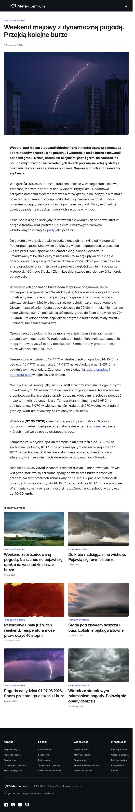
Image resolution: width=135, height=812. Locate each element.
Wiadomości (81, 742)
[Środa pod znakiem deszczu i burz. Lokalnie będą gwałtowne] (98, 600)
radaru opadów (96, 369)
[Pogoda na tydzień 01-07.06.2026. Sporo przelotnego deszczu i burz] (34, 665)
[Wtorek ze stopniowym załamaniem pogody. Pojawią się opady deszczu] (98, 665)
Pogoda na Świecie (83, 770)
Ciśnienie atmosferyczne (49, 770)
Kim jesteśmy (117, 765)
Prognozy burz (81, 760)
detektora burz (20, 375)
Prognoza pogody (12, 749)
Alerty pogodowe (82, 755)
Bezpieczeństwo (119, 760)
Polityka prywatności (31, 793)
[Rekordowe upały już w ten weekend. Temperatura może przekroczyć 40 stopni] (34, 600)
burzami (95, 426)
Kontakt (115, 770)
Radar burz (43, 755)
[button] (6, 6)
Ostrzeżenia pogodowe (15, 765)
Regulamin (49, 793)
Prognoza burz (11, 760)
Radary (43, 742)
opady (50, 230)
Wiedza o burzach (120, 755)
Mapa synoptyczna (13, 770)
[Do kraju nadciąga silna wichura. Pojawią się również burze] (98, 529)
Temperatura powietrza (49, 765)
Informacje (118, 742)
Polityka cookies (11, 793)
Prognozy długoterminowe (86, 765)
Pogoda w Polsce (15, 21)
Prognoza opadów (12, 755)
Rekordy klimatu (119, 749)
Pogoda (9, 742)
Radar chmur (44, 760)
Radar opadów (45, 749)
